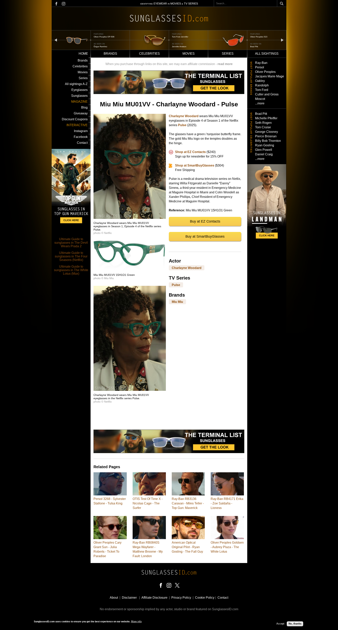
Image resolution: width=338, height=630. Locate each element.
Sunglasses (79, 95)
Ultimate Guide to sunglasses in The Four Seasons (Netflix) (71, 256)
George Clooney (266, 131)
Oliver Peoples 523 (258, 37)
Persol (259, 67)
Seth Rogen (263, 122)
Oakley (260, 80)
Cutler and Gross (267, 94)
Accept (280, 623)
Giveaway (81, 113)
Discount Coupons (75, 119)
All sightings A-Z (76, 84)
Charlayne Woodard (184, 116)
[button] (129, 217)
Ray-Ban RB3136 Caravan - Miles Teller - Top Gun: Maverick (188, 503)
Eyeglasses (79, 89)
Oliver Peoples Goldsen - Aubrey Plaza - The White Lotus (227, 547)
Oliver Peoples (265, 71)
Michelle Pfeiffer (266, 118)
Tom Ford (261, 89)
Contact (82, 142)
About (114, 597)
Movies (188, 53)
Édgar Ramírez (100, 46)
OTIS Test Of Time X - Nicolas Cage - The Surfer (148, 503)
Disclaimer (129, 597)
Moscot (260, 98)
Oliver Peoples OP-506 (104, 37)
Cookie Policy (204, 597)
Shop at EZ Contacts (190, 152)
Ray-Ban (261, 62)
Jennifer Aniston (179, 46)
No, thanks (295, 623)
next (282, 40)
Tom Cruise (263, 127)
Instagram (81, 131)
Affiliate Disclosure (154, 597)
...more (259, 103)
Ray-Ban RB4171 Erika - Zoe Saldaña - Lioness (227, 503)
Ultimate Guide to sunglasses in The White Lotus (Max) (71, 270)
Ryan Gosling (264, 145)
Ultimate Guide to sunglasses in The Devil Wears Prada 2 (71, 242)
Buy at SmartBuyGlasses (205, 236)
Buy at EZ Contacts (205, 221)
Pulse (182, 125)
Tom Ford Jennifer (180, 37)
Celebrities (149, 53)
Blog (84, 107)
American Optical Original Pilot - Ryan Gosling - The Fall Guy (187, 547)
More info (136, 621)
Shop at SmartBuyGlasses (194, 165)
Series (228, 53)
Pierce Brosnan (266, 136)
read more (225, 64)
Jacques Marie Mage (269, 76)
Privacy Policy (181, 597)
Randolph (262, 85)
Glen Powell (263, 149)
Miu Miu (177, 301)
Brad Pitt (254, 46)
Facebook (81, 136)
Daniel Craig (264, 154)
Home (83, 53)
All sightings (267, 53)
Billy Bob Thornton (268, 140)
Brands (110, 53)
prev (56, 40)
